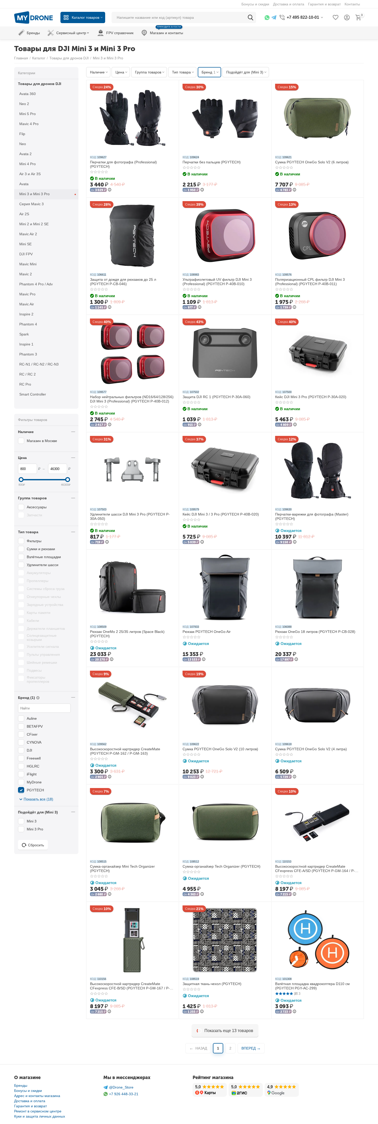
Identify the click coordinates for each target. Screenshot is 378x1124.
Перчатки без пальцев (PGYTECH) (212, 162)
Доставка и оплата (29, 1101)
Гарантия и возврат (30, 1106)
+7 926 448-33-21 (123, 1094)
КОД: (93, 157)
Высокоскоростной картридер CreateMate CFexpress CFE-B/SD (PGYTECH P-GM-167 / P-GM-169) (130, 986)
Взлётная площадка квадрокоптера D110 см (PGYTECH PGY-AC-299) (312, 986)
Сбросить (36, 845)
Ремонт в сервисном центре (37, 1111)
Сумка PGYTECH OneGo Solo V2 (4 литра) (311, 749)
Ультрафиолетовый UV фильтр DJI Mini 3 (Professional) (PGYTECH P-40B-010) (217, 281)
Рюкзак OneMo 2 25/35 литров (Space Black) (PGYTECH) (127, 634)
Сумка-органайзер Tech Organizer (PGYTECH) (221, 866)
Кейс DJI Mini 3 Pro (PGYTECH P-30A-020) (310, 397)
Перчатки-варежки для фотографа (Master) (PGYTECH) (311, 516)
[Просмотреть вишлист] (335, 17)
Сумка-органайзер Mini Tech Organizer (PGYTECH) (122, 868)
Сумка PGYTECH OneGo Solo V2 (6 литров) (312, 162)
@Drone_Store (121, 1087)
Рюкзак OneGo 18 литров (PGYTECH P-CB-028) (315, 632)
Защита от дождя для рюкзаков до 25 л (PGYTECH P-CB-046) (123, 281)
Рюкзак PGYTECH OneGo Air (207, 632)
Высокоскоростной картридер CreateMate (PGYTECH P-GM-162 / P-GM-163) (125, 751)
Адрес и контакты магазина (37, 1096)
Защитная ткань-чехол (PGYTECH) (212, 984)
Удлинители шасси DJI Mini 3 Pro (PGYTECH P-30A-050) (130, 516)
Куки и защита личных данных (39, 1116)
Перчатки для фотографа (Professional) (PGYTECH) (123, 164)
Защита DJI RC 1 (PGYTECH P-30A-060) (216, 397)
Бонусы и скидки (28, 1091)
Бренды (20, 1085)
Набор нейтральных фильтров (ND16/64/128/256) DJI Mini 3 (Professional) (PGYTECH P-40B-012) (132, 399)
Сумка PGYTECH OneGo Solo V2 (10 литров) (220, 749)
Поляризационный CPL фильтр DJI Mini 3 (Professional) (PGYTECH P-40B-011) (310, 281)
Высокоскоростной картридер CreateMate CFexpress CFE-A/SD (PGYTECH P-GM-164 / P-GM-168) (315, 868)
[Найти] (250, 17)
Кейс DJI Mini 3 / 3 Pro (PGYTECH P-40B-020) (221, 514)
